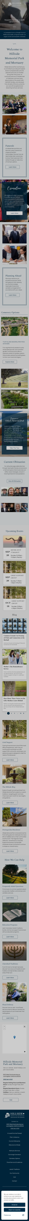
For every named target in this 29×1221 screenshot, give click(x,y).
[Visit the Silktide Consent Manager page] (23, 1215)
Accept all (14, 1205)
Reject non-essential (14, 1210)
